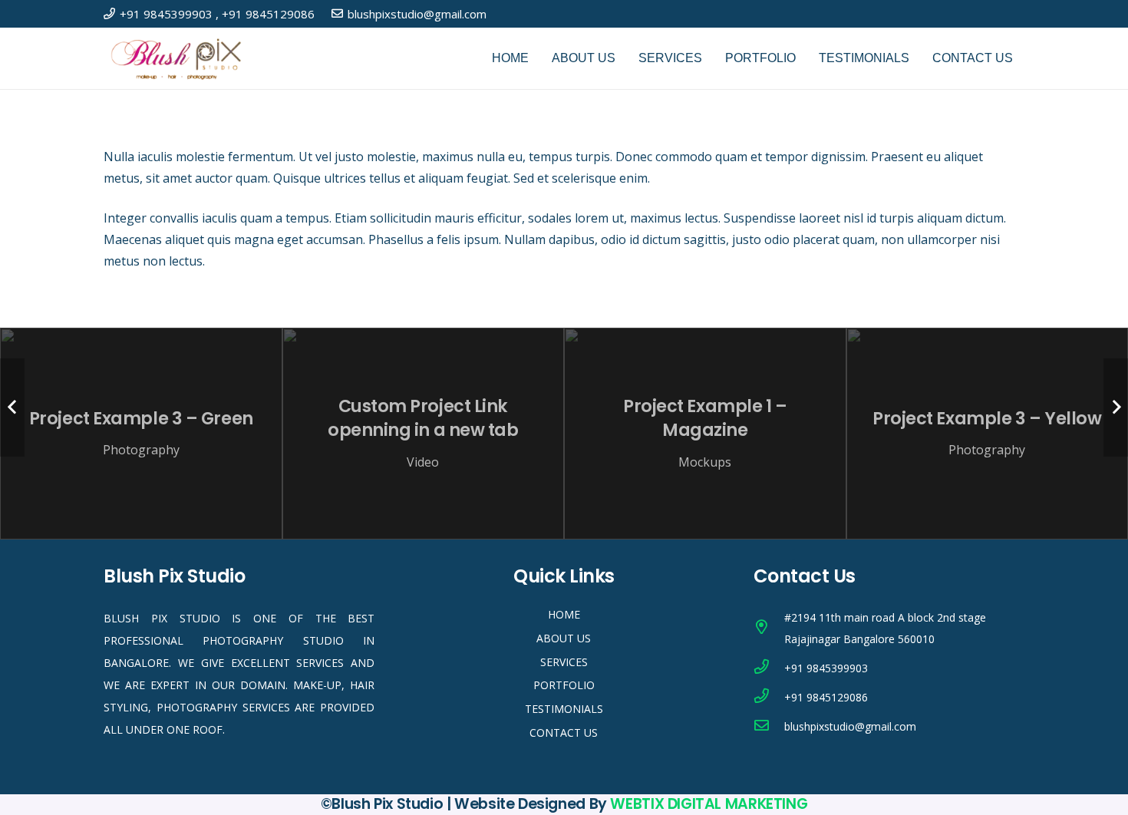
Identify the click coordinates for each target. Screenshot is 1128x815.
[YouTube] (993, 13)
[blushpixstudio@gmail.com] (769, 726)
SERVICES (564, 662)
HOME (564, 614)
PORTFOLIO (564, 685)
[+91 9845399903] (769, 668)
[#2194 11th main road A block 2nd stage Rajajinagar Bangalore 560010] (769, 628)
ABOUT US (563, 638)
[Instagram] (1018, 13)
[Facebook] (968, 13)
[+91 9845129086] (769, 697)
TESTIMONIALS (564, 708)
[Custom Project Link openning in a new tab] (423, 433)
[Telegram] (802, 763)
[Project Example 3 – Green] (141, 433)
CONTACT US (563, 732)
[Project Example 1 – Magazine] (705, 433)
